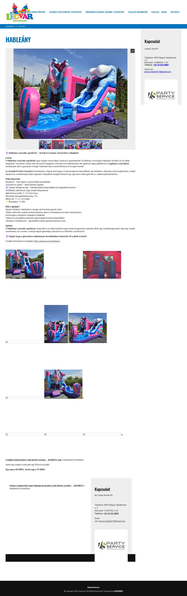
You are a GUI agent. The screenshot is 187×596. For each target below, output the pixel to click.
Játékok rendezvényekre (35, 12)
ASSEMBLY (118, 591)
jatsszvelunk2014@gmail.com (112, 521)
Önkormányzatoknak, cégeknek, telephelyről (104, 12)
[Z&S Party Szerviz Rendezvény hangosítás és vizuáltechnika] (111, 562)
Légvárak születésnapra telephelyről (65, 12)
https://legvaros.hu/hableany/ (47, 241)
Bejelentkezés (93, 587)
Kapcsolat (175, 12)
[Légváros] (20, 12)
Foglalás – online (159, 12)
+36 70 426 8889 (111, 513)
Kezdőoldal (10, 26)
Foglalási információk (138, 12)
